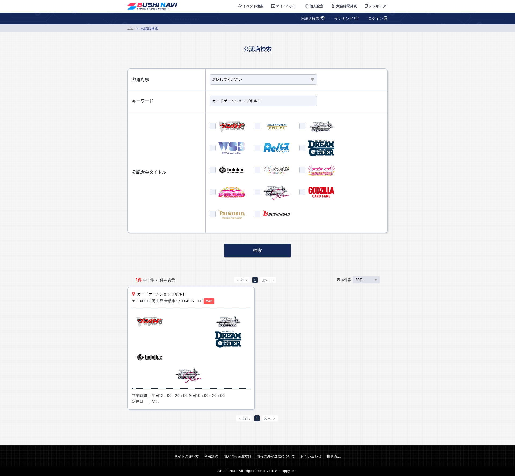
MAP (209, 301)
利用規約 (211, 456)
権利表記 (334, 456)
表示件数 (345, 280)
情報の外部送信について (276, 456)
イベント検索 (252, 6)
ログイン (375, 18)
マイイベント (286, 6)
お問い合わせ (310, 456)
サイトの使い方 (186, 456)
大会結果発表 (346, 6)
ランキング (343, 18)
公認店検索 (311, 18)
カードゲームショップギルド (161, 294)
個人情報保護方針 (237, 456)
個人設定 (315, 6)
